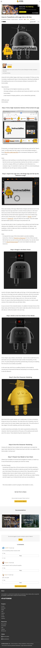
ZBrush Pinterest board (12, 242)
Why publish (3, 624)
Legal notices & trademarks (26, 645)
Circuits (2, 606)
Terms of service (14, 643)
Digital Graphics (14, 19)
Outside (2, 616)
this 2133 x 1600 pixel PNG (11, 152)
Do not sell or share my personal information (11, 645)
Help (2, 627)
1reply (4, 558)
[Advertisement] (20, 9)
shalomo (4, 19)
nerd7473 (7, 548)
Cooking (3, 613)
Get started (3, 625)
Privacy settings (30, 643)
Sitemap (3, 629)
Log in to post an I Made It (20, 501)
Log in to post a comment (20, 586)
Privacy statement (22, 643)
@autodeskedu (6, 639)
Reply (20, 555)
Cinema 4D (10, 218)
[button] (1, 1)
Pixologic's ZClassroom (19, 238)
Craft (2, 611)
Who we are (3, 631)
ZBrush (29, 216)
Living (2, 615)
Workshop (3, 608)
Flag (4, 553)
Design (8, 19)
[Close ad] (39, 6)
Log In (20, 539)
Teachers (3, 618)
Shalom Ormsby (7, 73)
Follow (9, 66)
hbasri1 (6, 574)
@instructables (6, 636)
